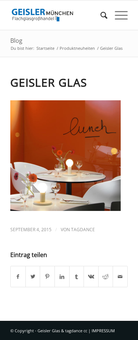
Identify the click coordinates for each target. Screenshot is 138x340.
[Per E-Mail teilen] (120, 276)
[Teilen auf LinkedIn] (62, 276)
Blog (16, 41)
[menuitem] (100, 15)
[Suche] (100, 15)
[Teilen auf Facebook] (18, 276)
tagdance (83, 229)
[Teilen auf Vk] (91, 276)
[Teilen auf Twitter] (33, 276)
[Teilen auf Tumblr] (77, 276)
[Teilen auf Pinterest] (47, 276)
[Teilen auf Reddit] (106, 276)
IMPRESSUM (103, 330)
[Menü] (117, 15)
